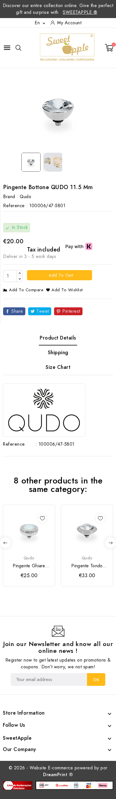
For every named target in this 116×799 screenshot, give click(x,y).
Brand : (10, 196)
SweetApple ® (80, 12)
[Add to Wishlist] (42, 518)
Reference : (15, 205)
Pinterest (71, 311)
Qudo (25, 196)
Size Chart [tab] (58, 367)
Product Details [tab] (58, 338)
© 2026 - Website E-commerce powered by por (58, 771)
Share (17, 311)
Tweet (42, 311)
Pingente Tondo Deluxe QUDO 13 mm (86, 566)
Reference (14, 444)
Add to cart (60, 275)
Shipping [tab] (58, 352)
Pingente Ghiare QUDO (29, 566)
